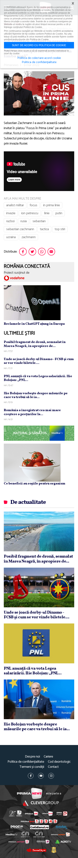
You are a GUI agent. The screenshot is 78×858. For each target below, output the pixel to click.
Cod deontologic (59, 761)
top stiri (60, 229)
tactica (44, 229)
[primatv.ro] (12, 813)
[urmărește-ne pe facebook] (31, 776)
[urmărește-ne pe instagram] (51, 776)
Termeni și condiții (32, 767)
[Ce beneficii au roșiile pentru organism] (32, 462)
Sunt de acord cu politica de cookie (39, 45)
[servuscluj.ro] (36, 850)
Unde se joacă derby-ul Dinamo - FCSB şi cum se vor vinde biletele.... (39, 361)
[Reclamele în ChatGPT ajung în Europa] (32, 302)
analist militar (15, 205)
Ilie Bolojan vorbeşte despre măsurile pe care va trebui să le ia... (36, 395)
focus (33, 205)
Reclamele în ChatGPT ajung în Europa (34, 324)
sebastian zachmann (20, 229)
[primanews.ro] (47, 813)
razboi (10, 221)
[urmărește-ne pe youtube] (41, 776)
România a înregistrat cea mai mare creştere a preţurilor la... (32, 412)
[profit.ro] (17, 827)
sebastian (39, 221)
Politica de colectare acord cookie (39, 58)
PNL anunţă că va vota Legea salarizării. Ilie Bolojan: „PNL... (38, 378)
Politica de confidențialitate (26, 761)
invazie (10, 213)
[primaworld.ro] (43, 842)
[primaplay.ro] (61, 813)
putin (58, 213)
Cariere (48, 756)
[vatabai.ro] (53, 849)
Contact (53, 767)
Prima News (29, 793)
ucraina (11, 237)
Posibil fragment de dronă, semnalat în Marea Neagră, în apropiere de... (35, 344)
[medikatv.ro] (11, 834)
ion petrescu (29, 213)
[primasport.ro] (39, 821)
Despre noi (32, 756)
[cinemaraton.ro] (25, 834)
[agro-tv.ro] (63, 842)
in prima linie (51, 205)
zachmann (29, 237)
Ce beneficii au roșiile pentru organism (34, 483)
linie (46, 213)
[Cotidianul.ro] (39, 827)
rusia (23, 221)
